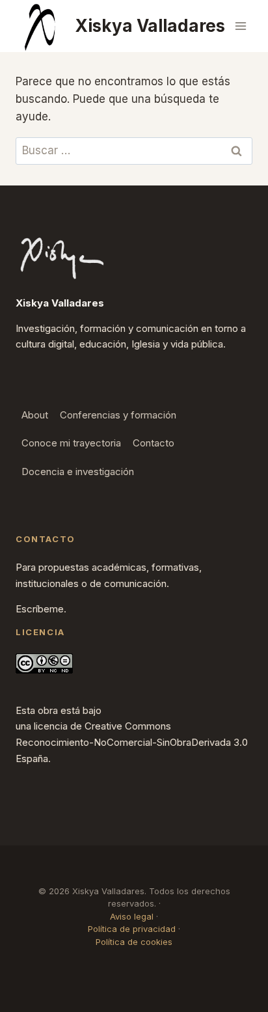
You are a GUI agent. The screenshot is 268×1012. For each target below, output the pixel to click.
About (34, 415)
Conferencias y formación (118, 415)
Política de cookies (134, 942)
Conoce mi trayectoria (71, 443)
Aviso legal (132, 916)
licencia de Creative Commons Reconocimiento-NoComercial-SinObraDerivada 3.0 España (132, 742)
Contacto (153, 443)
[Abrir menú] (240, 26)
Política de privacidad (132, 928)
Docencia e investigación (77, 471)
